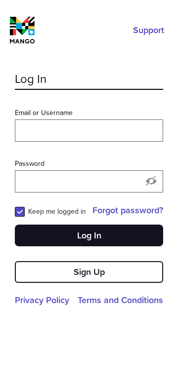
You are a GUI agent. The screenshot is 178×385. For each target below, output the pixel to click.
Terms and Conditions (120, 300)
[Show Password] (151, 182)
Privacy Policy (42, 300)
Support (148, 30)
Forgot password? (127, 210)
